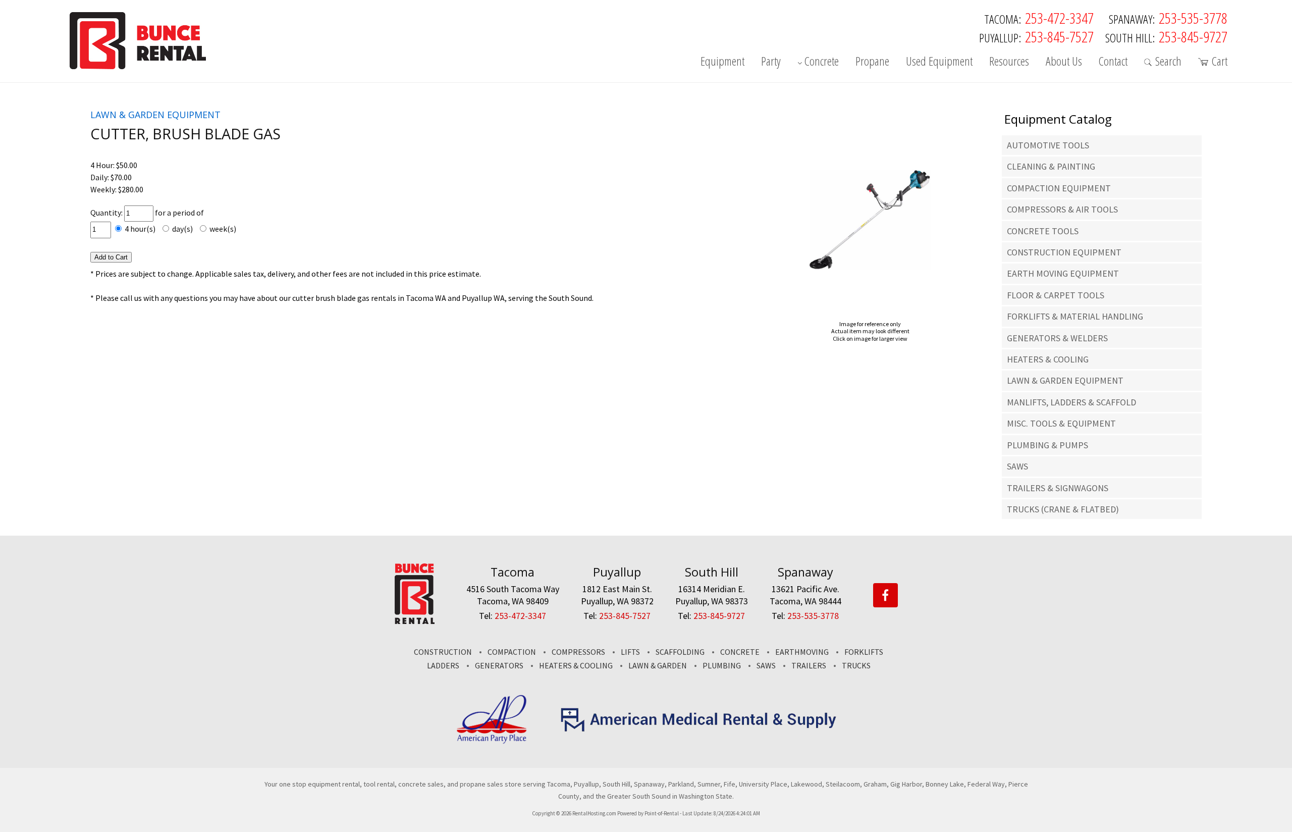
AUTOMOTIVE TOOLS (1048, 145)
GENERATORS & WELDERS (1057, 338)
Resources (1009, 62)
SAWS (1017, 466)
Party (771, 62)
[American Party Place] (492, 742)
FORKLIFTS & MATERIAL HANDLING (1075, 316)
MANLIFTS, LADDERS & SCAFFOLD (1071, 402)
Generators (499, 665)
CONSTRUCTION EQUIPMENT (1064, 252)
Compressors (578, 652)
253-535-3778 (1193, 18)
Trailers (808, 665)
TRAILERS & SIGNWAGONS (1057, 488)
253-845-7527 (1059, 36)
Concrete (821, 62)
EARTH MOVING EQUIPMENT (1063, 273)
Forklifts (863, 652)
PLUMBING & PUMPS (1047, 445)
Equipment (722, 62)
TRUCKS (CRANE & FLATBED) (1063, 509)
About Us (1064, 62)
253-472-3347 (1059, 18)
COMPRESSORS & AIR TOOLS (1062, 209)
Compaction (512, 652)
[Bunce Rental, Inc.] (415, 621)
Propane (872, 62)
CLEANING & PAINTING (1051, 166)
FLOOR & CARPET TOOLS (1055, 295)
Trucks (856, 665)
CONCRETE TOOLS (1043, 231)
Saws (766, 665)
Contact (1113, 62)
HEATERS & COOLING (1048, 359)
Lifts (630, 652)
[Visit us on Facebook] (885, 596)
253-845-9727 (1193, 36)
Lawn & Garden (657, 665)
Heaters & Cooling (576, 665)
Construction (443, 652)
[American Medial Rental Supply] (699, 729)
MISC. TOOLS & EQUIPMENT (1061, 423)
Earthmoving (802, 652)
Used (939, 62)
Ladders (443, 665)
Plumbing (722, 665)
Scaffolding (680, 652)
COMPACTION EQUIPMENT (1059, 188)
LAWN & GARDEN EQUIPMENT (1065, 380)
